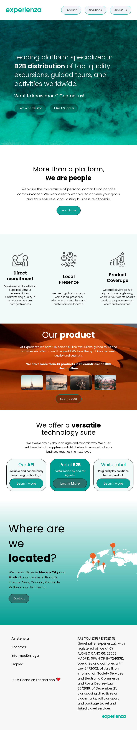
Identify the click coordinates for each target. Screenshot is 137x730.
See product (68, 399)
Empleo (17, 664)
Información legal (25, 655)
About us (120, 10)
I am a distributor (30, 108)
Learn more (68, 210)
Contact (19, 598)
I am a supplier (64, 108)
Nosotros (18, 647)
